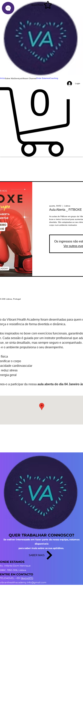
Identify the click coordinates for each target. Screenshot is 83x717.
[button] (9, 78)
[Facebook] (41, 592)
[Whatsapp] (41, 596)
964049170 (27, 578)
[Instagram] (41, 587)
